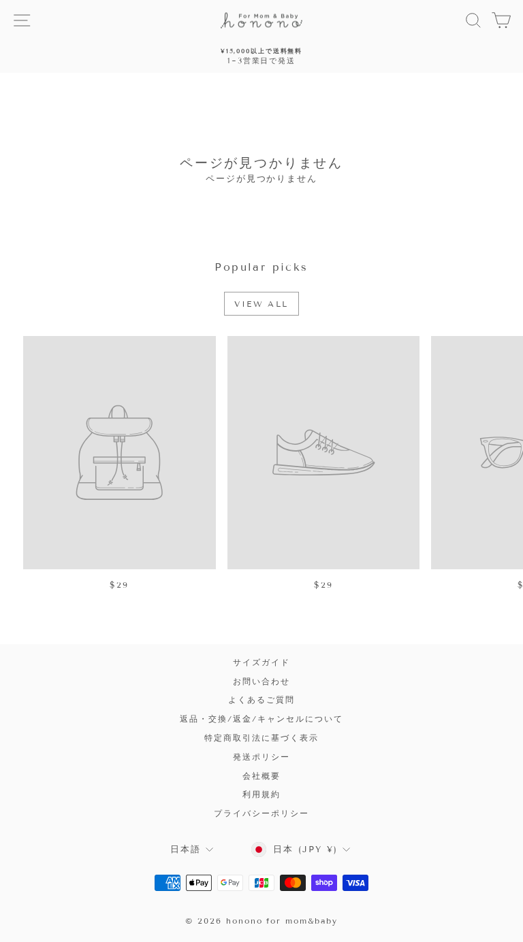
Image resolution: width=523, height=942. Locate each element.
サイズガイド (261, 662)
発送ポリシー (261, 757)
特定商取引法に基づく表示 (261, 738)
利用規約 (261, 794)
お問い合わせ (261, 681)
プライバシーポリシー (261, 813)
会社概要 (261, 776)
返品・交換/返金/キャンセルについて (261, 718)
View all (261, 304)
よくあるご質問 (261, 699)
